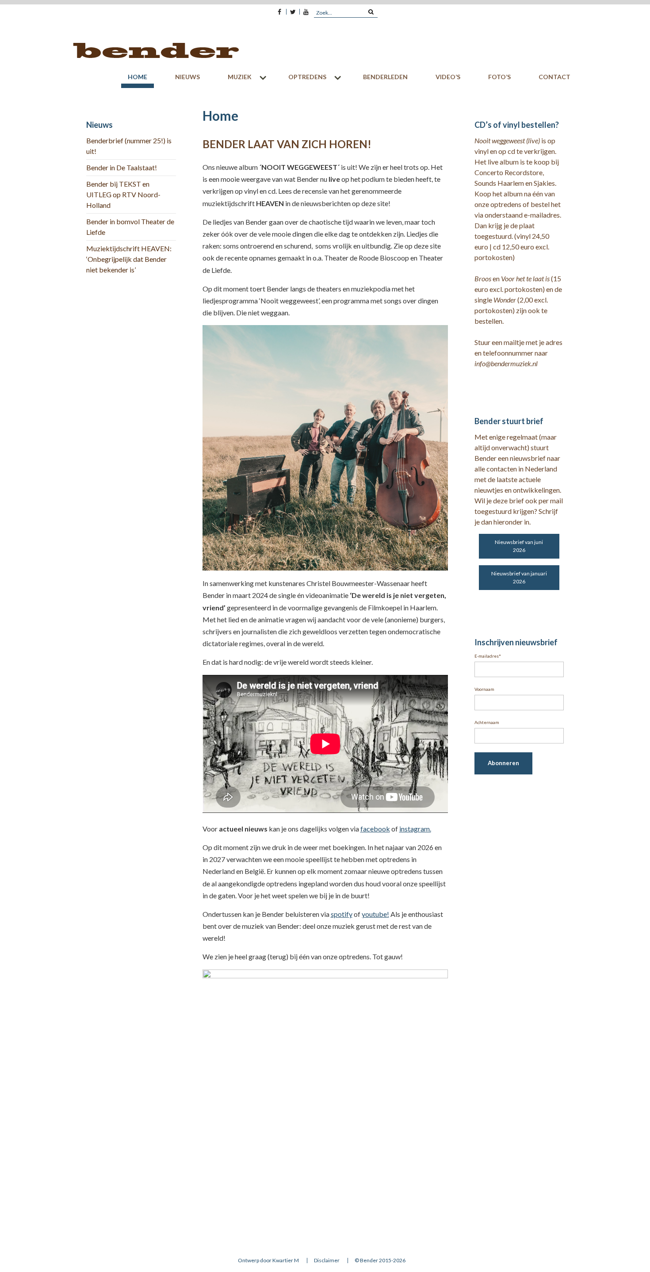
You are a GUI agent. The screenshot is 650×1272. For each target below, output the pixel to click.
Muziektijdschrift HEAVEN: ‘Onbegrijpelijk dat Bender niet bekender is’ (129, 259)
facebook (375, 828)
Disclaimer (327, 1260)
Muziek (240, 76)
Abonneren (503, 762)
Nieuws (187, 76)
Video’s (448, 76)
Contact (554, 76)
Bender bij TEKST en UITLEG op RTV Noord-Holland (123, 194)
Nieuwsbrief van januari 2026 (519, 577)
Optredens (307, 76)
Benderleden (385, 76)
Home (137, 76)
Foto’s (499, 76)
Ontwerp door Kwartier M (268, 1260)
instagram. (415, 828)
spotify (341, 914)
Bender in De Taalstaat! (121, 167)
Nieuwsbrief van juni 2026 (519, 546)
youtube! (375, 914)
